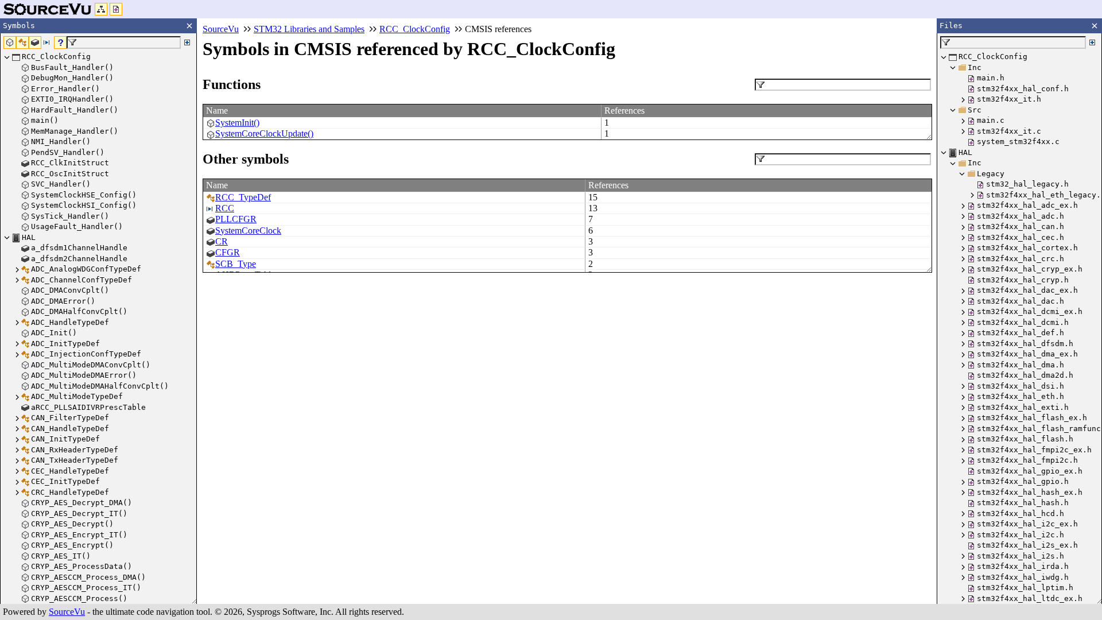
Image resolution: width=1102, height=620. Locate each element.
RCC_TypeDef (243, 197)
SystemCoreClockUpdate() (264, 133)
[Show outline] (101, 9)
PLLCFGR (236, 219)
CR (221, 241)
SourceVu (67, 612)
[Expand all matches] (187, 42)
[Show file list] (116, 9)
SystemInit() (237, 122)
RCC (224, 208)
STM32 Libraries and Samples (309, 29)
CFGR (227, 252)
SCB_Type (235, 264)
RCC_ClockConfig (414, 29)
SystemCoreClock (248, 230)
